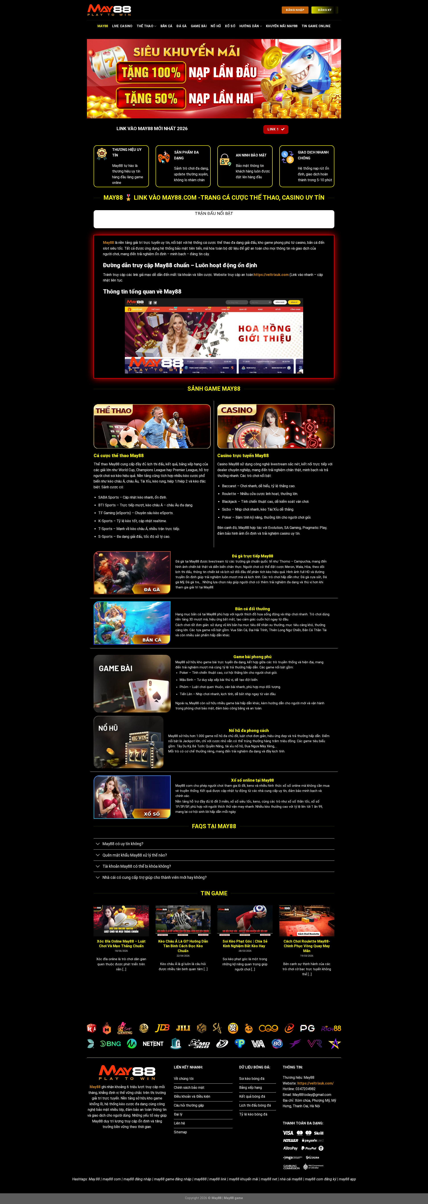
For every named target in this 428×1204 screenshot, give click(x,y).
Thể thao (145, 26)
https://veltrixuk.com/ (315, 1083)
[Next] (335, 946)
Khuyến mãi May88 (282, 26)
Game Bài (199, 26)
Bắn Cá (166, 26)
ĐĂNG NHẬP (295, 10)
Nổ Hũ (216, 26)
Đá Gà (181, 26)
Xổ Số (230, 26)
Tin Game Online (316, 26)
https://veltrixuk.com (271, 275)
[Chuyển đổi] (98, 844)
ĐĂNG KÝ (324, 10)
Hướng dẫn (249, 26)
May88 (102, 26)
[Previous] (92, 946)
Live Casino (122, 26)
